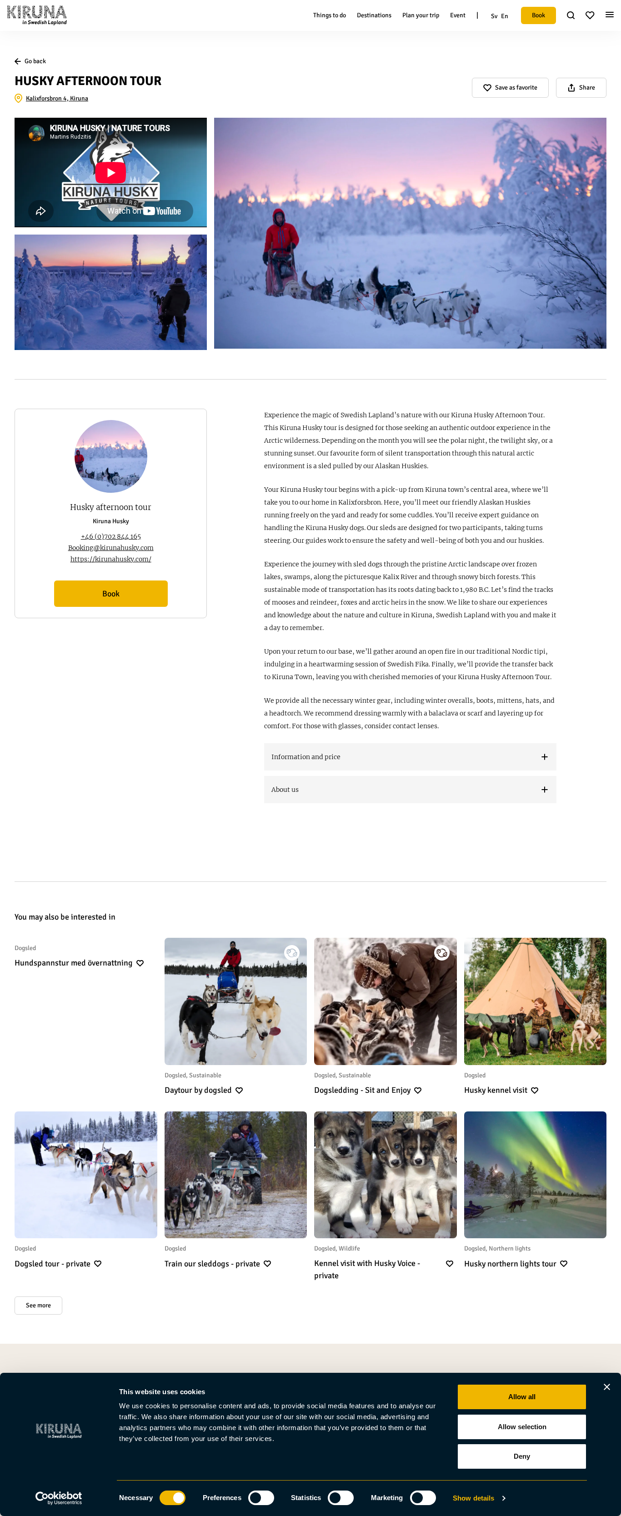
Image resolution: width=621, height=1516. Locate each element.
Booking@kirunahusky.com (111, 548)
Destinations (374, 15)
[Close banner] (607, 1387)
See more (38, 1305)
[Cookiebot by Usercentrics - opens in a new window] (59, 1498)
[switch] (261, 1498)
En (504, 16)
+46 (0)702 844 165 (111, 536)
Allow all (522, 1397)
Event (458, 15)
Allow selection (522, 1427)
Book (538, 15)
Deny (522, 1456)
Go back (35, 61)
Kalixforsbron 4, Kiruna (57, 98)
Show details (473, 1498)
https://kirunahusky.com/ (110, 559)
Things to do (329, 15)
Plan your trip (420, 15)
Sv (494, 16)
